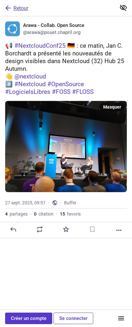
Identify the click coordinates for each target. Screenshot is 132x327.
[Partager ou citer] (40, 229)
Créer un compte (28, 318)
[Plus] (119, 230)
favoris (70, 214)
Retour (20, 8)
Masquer (112, 107)
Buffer (70, 202)
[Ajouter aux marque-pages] (92, 229)
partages (16, 214)
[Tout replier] (123, 7)
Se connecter (73, 318)
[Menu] (121, 318)
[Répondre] (13, 229)
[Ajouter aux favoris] (66, 229)
